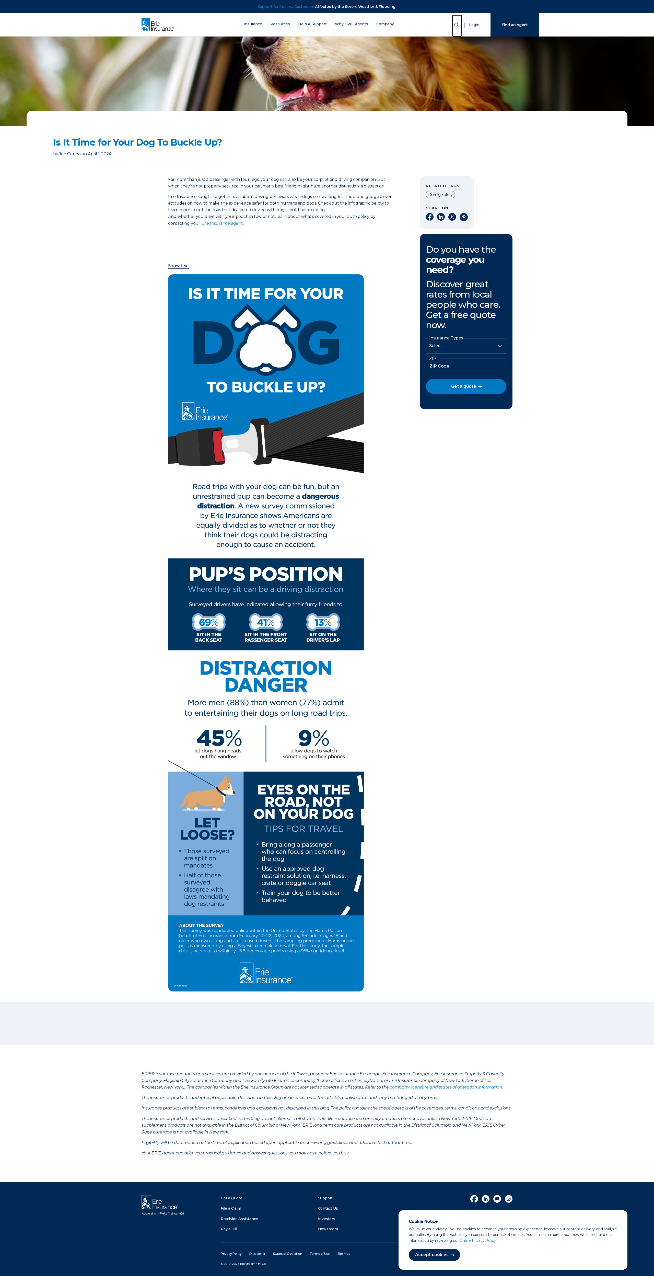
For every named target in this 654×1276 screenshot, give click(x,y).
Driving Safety (440, 194)
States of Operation (287, 1254)
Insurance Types (446, 338)
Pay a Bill (229, 1229)
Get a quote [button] (463, 386)
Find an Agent (515, 24)
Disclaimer (257, 1254)
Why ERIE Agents (351, 24)
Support (325, 1198)
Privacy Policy (231, 1254)
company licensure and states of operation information (446, 1087)
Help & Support (312, 24)
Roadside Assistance (239, 1218)
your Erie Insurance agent (217, 223)
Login (474, 24)
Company (385, 24)
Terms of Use (320, 1254)
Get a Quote (231, 1198)
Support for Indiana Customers (286, 6)
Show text (178, 266)
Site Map (343, 1254)
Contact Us (328, 1208)
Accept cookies (432, 1254)
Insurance (253, 24)
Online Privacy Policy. (478, 1240)
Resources (280, 24)
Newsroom (328, 1229)
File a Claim (231, 1208)
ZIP (432, 359)
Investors (326, 1218)
